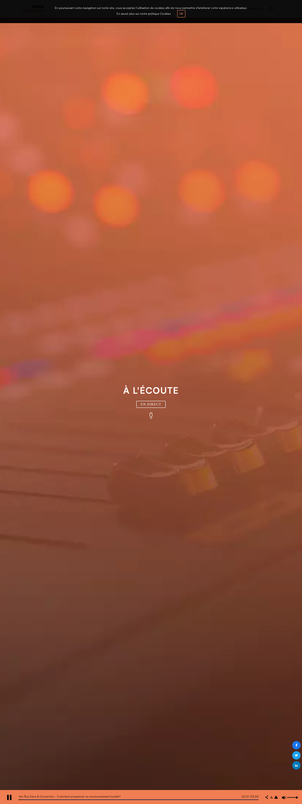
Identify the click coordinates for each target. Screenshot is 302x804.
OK (181, 13)
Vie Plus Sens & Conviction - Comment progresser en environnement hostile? (70, 796)
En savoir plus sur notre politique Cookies (144, 13)
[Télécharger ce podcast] (271, 797)
